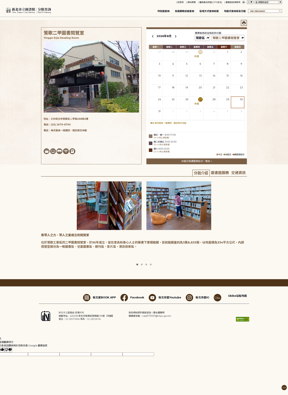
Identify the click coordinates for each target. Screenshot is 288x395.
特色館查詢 (164, 11)
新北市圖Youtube (170, 297)
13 (200, 75)
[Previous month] (153, 36)
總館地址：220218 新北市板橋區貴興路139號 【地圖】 (86, 315)
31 (214, 52)
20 (200, 87)
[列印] (244, 23)
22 (227, 87)
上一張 (38, 224)
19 (187, 87)
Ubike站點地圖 (237, 295)
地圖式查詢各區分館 (235, 11)
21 (214, 87)
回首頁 (180, 2)
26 (186, 99)
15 (227, 75)
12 (187, 75)
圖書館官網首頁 (233, 2)
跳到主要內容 (7, 2)
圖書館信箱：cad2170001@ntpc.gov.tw (150, 315)
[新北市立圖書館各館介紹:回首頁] (28, 10)
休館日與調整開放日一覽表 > (196, 161)
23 (241, 87)
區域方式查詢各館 (209, 11)
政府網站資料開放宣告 (140, 312)
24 (159, 99)
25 (173, 99)
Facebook (137, 297)
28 (173, 52)
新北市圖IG (202, 297)
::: (1, 2)
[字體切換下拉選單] (250, 2)
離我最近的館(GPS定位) (210, 2)
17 (159, 87)
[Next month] (175, 36)
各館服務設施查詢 (184, 11)
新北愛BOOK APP (104, 297)
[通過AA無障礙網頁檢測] (242, 319)
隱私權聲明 (158, 312)
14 (214, 75)
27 (159, 52)
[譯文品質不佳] (8, 350)
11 (173, 75)
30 (200, 52)
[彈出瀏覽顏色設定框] (244, 2)
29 (186, 52)
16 (241, 75)
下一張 (249, 224)
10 (159, 75)
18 (173, 87)
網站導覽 (191, 2)
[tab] (201, 173)
